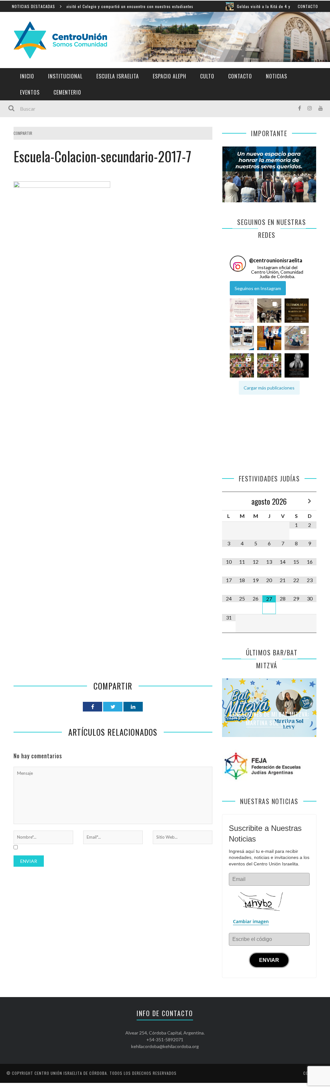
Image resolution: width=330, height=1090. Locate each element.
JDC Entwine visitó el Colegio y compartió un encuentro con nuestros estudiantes (89, 6)
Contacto (308, 6)
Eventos (30, 92)
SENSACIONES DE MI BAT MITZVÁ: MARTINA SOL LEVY (269, 718)
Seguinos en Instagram (258, 288)
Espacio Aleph (169, 76)
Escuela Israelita (117, 76)
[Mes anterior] (229, 501)
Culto (207, 76)
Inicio (27, 76)
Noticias (276, 76)
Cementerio (67, 92)
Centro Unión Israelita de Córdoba (70, 1073)
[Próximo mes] (309, 501)
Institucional (65, 76)
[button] (242, 310)
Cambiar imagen (251, 921)
